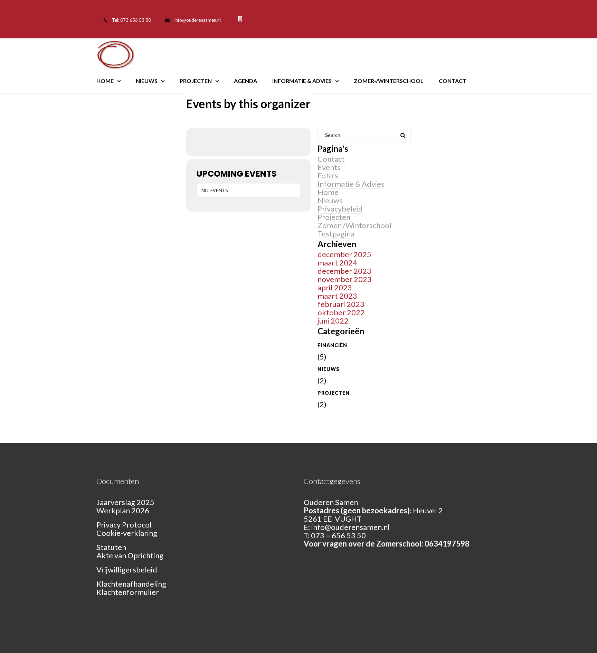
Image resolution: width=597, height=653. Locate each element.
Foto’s (328, 175)
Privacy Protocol (124, 524)
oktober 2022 (341, 312)
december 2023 (344, 271)
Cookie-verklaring (126, 533)
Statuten (111, 547)
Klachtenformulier (127, 592)
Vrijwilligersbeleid (126, 569)
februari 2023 (341, 304)
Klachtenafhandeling (131, 583)
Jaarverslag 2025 (125, 502)
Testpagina (336, 233)
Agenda (245, 80)
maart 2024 (337, 262)
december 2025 (344, 254)
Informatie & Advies (302, 80)
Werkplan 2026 (122, 510)
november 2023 (345, 279)
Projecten (196, 80)
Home (105, 80)
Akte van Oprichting (129, 555)
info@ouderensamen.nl (197, 20)
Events (329, 167)
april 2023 (335, 287)
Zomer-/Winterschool (389, 80)
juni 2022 (333, 320)
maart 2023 (337, 295)
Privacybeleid (340, 208)
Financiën (332, 345)
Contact (452, 80)
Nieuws (147, 80)
